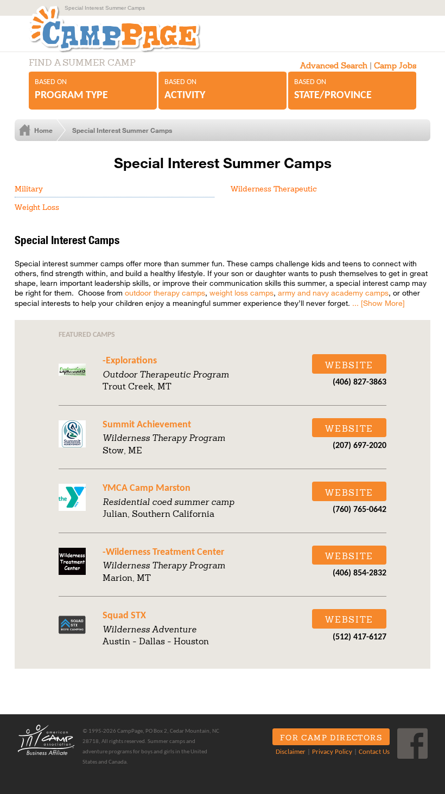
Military (29, 189)
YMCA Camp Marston (146, 488)
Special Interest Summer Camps (122, 130)
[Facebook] (412, 743)
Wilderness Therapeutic (274, 189)
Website (349, 365)
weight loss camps (241, 292)
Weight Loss (37, 207)
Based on (71, 89)
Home (43, 130)
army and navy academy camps (333, 292)
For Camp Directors (331, 737)
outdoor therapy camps (165, 292)
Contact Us (374, 752)
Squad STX (124, 616)
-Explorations (130, 361)
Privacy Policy (332, 752)
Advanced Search (333, 65)
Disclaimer (291, 752)
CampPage (113, 29)
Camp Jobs (395, 65)
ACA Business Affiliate (46, 740)
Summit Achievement (147, 425)
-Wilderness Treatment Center (163, 552)
